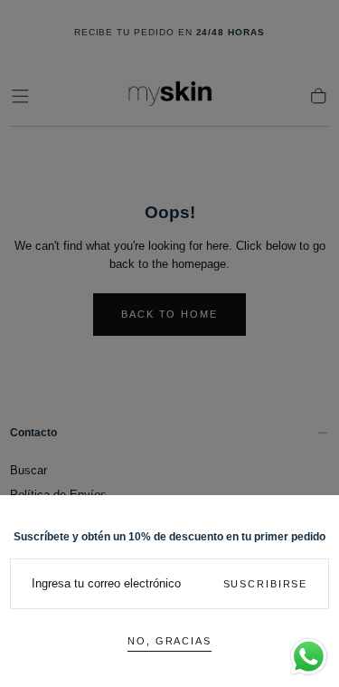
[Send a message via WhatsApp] (308, 656)
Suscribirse (265, 583)
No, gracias (169, 640)
